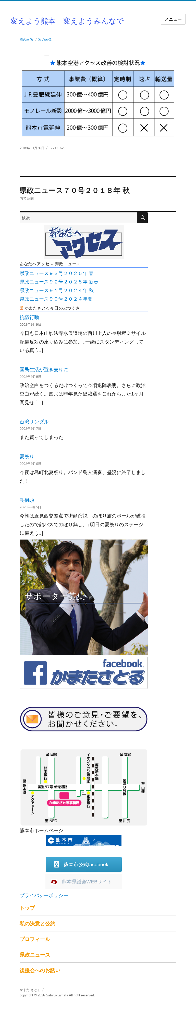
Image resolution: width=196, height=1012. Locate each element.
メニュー (173, 19)
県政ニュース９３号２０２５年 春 (57, 273)
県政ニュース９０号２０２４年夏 (56, 299)
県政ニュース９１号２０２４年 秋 (57, 290)
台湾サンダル (34, 421)
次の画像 (45, 39)
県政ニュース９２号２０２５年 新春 (59, 281)
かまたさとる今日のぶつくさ (52, 308)
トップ (27, 908)
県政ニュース (35, 955)
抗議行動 (29, 317)
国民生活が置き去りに (44, 369)
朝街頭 (27, 500)
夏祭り (27, 456)
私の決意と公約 (37, 923)
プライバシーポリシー (44, 895)
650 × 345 (57, 148)
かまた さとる (30, 990)
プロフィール (35, 939)
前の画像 (26, 39)
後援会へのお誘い (40, 970)
